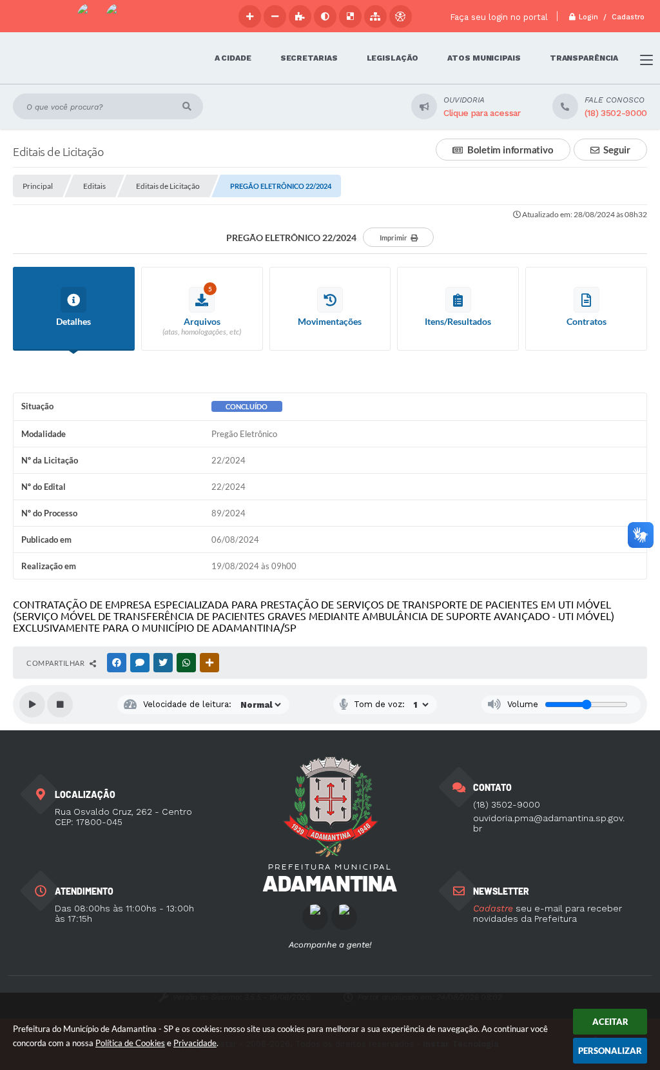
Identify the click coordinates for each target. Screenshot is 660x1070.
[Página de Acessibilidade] (400, 16)
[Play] (32, 704)
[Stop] (60, 704)
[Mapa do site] (375, 16)
